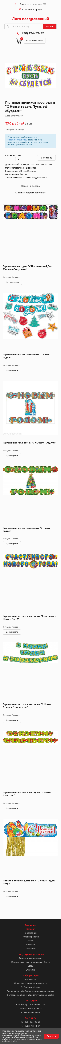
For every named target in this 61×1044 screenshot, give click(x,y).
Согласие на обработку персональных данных (30, 991)
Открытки (30, 970)
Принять (51, 1036)
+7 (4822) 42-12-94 (30, 1026)
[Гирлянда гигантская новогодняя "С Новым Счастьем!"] (30, 760)
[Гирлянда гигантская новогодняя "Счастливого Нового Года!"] (30, 583)
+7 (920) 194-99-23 (30, 1022)
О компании (31, 933)
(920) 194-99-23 (32, 33)
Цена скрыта (12, 370)
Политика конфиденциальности (30, 983)
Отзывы (30, 941)
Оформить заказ (34, 40)
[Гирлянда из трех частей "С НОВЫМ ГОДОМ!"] (30, 410)
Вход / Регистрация (32, 9)
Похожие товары (30, 186)
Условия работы (30, 937)
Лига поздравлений (30, 19)
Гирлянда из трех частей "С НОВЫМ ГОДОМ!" (29, 443)
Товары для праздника (30, 958)
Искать (49, 26)
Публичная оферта (30, 987)
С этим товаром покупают (30, 192)
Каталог (30, 929)
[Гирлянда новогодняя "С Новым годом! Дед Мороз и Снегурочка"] (30, 233)
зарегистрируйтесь (17, 140)
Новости (30, 944)
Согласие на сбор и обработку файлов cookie (30, 995)
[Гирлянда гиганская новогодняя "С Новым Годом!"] (30, 322)
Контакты (31, 948)
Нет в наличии (12, 282)
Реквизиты (30, 979)
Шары (30, 966)
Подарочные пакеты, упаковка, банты (30, 962)
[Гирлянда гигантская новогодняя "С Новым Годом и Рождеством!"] (30, 671)
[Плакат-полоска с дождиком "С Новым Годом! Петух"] (30, 848)
